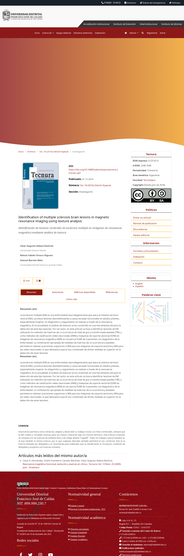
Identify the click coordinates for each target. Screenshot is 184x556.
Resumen (31, 292)
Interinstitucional (148, 24)
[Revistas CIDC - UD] (124, 33)
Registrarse (152, 32)
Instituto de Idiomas (171, 24)
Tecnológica (149, 180)
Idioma (133, 32)
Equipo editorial (63, 32)
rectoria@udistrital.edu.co (130, 512)
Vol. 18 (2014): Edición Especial (53, 151)
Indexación (100, 32)
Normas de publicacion (145, 223)
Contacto (138, 262)
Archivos (31, 151)
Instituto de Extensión (124, 24)
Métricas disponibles (84, 292)
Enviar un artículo (142, 217)
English (139, 283)
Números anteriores (83, 32)
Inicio (37, 32)
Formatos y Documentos (145, 251)
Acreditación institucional (96, 24)
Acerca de (47, 32)
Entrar (163, 32)
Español (139, 286)
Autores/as (57, 292)
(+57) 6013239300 (130, 538)
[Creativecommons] (151, 195)
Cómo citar (71, 299)
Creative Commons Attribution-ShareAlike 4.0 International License (78, 488)
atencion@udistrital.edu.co (144, 544)
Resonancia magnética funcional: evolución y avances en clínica (55, 464)
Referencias (112, 292)
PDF (27, 280)
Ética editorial (140, 229)
